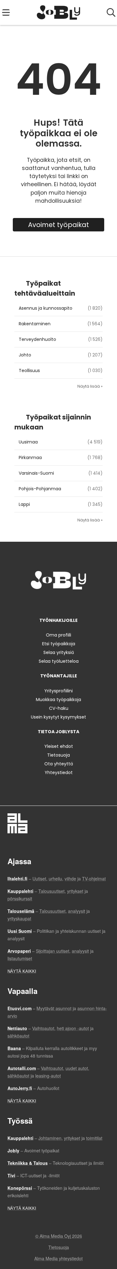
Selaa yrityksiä (58, 652)
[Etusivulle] (58, 12)
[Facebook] (39, 602)
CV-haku (58, 708)
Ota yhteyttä (58, 764)
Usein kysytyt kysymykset (58, 717)
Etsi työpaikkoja (58, 644)
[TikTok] (70, 602)
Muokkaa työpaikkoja (58, 699)
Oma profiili (58, 635)
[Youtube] (79, 602)
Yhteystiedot (59, 772)
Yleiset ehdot (58, 746)
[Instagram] (49, 602)
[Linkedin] (59, 602)
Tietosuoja (58, 755)
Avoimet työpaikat (58, 224)
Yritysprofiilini (58, 691)
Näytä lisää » (90, 386)
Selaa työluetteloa (59, 661)
